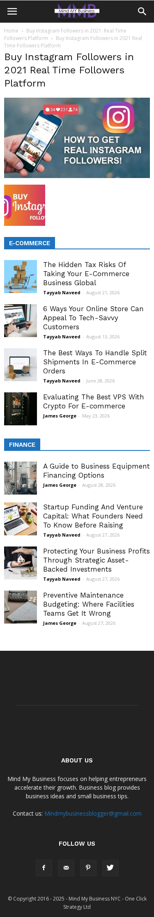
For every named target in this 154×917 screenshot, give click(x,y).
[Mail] (66, 868)
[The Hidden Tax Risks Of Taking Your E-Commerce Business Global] (20, 276)
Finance (22, 444)
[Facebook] (44, 868)
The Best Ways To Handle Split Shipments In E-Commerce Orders (95, 362)
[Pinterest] (88, 868)
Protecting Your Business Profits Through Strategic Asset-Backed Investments (96, 560)
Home (11, 30)
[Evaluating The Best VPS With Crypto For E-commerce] (20, 408)
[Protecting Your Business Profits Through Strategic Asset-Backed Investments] (20, 562)
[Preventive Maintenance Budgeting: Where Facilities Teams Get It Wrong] (20, 607)
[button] (142, 11)
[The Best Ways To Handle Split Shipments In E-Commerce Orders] (20, 364)
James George (59, 416)
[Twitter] (110, 868)
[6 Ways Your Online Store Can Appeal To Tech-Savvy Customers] (20, 320)
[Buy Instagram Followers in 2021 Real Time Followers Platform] (77, 176)
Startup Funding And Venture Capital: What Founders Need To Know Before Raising (93, 516)
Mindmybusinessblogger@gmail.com (93, 813)
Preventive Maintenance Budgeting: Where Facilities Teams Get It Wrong (88, 604)
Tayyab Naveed (61, 292)
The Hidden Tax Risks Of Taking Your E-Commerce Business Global (86, 273)
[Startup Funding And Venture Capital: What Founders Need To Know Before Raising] (20, 518)
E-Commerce (29, 243)
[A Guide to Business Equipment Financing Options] (20, 478)
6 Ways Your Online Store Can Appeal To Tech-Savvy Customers (93, 318)
